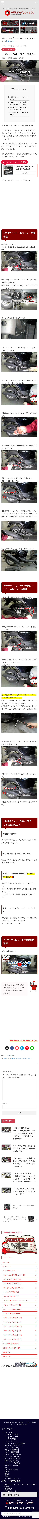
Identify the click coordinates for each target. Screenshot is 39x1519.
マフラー (12, 1058)
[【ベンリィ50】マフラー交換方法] (22, 1048)
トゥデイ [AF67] (10, 1441)
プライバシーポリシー (21, 1424)
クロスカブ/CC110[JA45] (13, 1445)
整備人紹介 (8, 1489)
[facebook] (12, 1048)
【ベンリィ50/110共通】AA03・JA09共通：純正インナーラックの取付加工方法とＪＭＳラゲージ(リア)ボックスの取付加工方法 (24, 1133)
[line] (32, 1048)
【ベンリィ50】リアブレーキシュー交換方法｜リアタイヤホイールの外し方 (24, 1191)
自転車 (6, 1474)
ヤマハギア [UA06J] (11, 1456)
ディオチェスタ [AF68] (12, 1454)
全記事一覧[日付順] (21, 1058)
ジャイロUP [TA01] (11, 1435)
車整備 (6, 1472)
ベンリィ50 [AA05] (11, 1452)
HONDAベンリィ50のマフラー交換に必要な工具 (19, 108)
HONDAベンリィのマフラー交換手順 (19, 98)
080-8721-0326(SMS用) (20, 1508)
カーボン (6, 1058)
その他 (27, 1422)
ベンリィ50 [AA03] (9, 1055)
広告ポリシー (11, 41)
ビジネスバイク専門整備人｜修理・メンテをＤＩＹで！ (19, 1500)
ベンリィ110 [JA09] (11, 1448)
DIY (5, 1467)
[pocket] (17, 1048)
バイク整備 (7, 1422)
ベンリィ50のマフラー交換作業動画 (19, 114)
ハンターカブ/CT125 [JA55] (14, 1443)
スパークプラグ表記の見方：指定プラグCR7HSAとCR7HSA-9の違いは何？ (24, 1148)
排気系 (30, 1058)
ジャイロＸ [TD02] (11, 1437)
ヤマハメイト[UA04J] (12, 1463)
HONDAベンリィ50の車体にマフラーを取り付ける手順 (19, 103)
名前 (4, 1103)
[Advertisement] (19, 208)
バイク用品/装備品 (11, 1469)
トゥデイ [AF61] (10, 1439)
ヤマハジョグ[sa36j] (11, 1461)
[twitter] (7, 1048)
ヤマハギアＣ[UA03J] (12, 1459)
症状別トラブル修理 (17, 1422)
